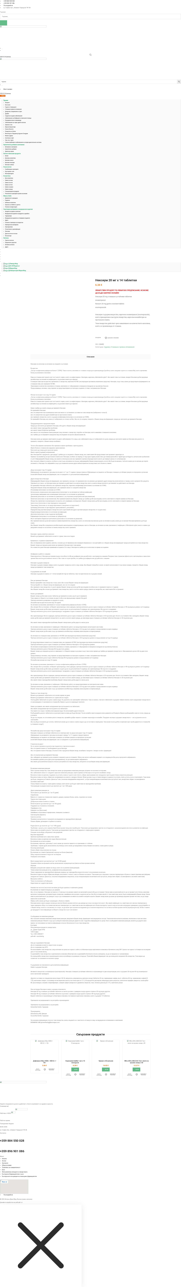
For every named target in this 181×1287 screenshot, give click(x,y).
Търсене (3, 12)
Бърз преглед (37, 1070)
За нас (4, 1161)
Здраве (107, 347)
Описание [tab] (90, 357)
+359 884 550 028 (12, 1140)
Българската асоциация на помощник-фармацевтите (19, 1176)
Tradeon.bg (26, 1202)
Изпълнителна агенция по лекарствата (14, 1172)
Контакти (5, 1163)
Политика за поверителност (11, 1167)
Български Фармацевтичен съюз (13, 1174)
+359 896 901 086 (12, 1151)
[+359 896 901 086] (0, 1146)
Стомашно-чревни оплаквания (122, 347)
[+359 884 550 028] (0, 1135)
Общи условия (6, 1165)
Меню (3, 95)
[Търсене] (3, 22)
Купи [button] (75, 1069)
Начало (4, 1158)
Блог (3, 1170)
